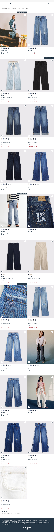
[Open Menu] (1, 3)
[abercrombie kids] (8, 4)
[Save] (25, 15)
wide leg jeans (17, 513)
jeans (12, 513)
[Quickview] (2, 45)
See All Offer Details (5, 524)
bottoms (8, 513)
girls (5, 513)
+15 (10, 48)
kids (2, 513)
